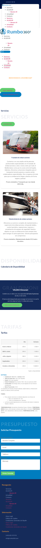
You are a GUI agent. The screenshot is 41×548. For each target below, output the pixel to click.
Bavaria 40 (13, 12)
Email (3, 444)
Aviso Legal (9, 516)
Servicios (10, 7)
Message (4, 458)
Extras (4, 375)
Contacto (9, 16)
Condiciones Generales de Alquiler (16, 520)
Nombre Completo (7, 438)
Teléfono (4, 451)
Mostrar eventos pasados (9, 274)
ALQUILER (10, 10)
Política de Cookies (11, 518)
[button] (5, 52)
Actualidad (10, 14)
